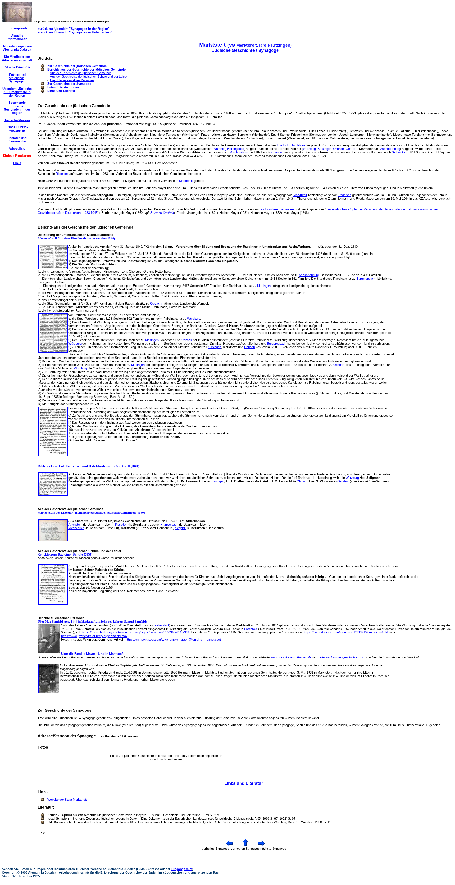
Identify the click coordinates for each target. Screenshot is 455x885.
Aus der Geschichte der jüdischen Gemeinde (80, 73)
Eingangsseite (181, 869)
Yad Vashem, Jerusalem (277, 209)
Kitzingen (277, 152)
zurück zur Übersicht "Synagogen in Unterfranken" (75, 32)
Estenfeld (250, 629)
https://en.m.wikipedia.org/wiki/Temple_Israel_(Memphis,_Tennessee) (173, 639)
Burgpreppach (365, 278)
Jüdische (17, 67)
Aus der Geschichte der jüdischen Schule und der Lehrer (89, 76)
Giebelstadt (399, 152)
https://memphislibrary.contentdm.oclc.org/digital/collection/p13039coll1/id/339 (135, 632)
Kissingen (324, 149)
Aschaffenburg (390, 149)
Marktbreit (186, 181)
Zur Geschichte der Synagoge (69, 83)
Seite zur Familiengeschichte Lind (341, 657)
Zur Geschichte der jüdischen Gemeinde (77, 66)
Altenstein (75, 524)
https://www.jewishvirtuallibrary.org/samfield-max (94, 636)
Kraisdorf (121, 524)
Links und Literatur (61, 91)
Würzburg (309, 149)
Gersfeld (351, 149)
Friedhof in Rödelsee (291, 145)
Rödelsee (62, 173)
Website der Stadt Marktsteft (67, 799)
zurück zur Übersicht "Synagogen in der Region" (73, 29)
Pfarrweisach (169, 524)
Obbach (338, 149)
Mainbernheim (239, 152)
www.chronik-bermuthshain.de (291, 657)
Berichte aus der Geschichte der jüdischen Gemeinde (86, 69)
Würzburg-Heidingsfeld (228, 149)
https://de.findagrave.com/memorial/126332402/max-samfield (346, 632)
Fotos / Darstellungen (63, 87)
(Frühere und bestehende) (17, 78)
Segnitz (180, 528)
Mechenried (76, 528)
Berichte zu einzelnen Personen (72, 80)
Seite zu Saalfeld (162, 213)
